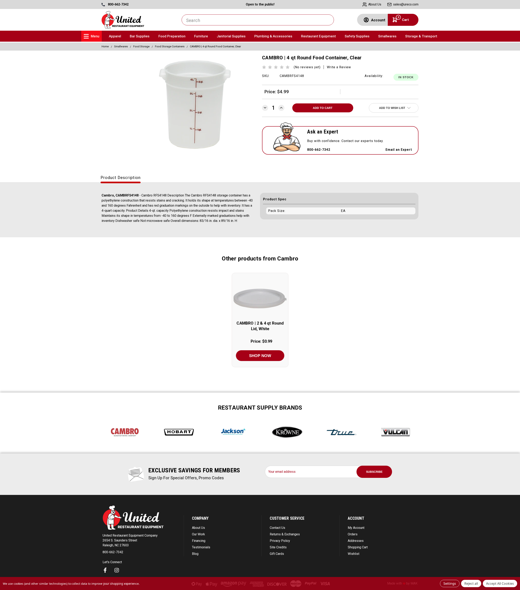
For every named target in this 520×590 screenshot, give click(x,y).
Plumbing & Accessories (273, 36)
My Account (356, 528)
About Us (198, 528)
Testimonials (201, 547)
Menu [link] (95, 36)
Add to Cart (260, 303)
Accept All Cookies (500, 583)
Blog (195, 554)
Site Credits (278, 547)
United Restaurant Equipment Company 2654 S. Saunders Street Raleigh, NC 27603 (130, 540)
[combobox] (258, 20)
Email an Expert (399, 150)
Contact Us (277, 528)
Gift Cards (277, 554)
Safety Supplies (357, 36)
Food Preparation (171, 36)
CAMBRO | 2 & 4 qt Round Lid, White (260, 326)
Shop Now (260, 355)
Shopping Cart (358, 547)
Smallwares (387, 36)
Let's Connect (112, 562)
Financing (198, 541)
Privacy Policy (280, 541)
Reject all (471, 583)
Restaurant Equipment (318, 36)
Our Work (198, 534)
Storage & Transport (421, 36)
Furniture (201, 36)
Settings (449, 583)
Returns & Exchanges (285, 534)
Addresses (356, 541)
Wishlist (353, 554)
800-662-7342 (118, 4)
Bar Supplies (140, 36)
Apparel (115, 36)
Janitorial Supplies (231, 36)
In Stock (406, 77)
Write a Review (339, 67)
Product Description (121, 177)
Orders (353, 534)
